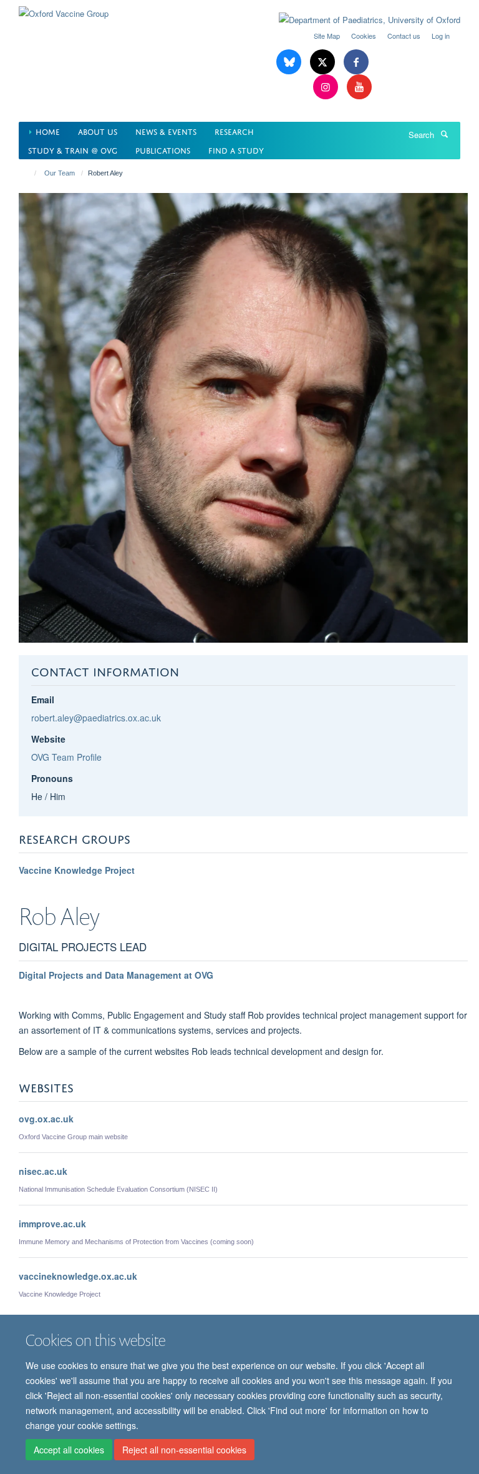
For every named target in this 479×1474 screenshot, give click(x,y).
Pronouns (52, 778)
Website (48, 739)
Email (42, 699)
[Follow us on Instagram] (327, 87)
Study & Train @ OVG (72, 150)
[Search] (444, 134)
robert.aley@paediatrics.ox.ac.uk (96, 717)
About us (97, 131)
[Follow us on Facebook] (356, 62)
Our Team (59, 173)
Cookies (363, 36)
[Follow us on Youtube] (359, 87)
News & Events (165, 131)
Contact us (403, 36)
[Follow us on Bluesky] (290, 62)
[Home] (29, 173)
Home (48, 131)
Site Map (327, 36)
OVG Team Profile (66, 757)
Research (234, 131)
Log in (441, 36)
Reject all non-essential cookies (184, 1449)
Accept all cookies (69, 1449)
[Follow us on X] (323, 62)
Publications (162, 150)
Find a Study (236, 150)
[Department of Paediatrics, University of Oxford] (360, 19)
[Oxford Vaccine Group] (64, 9)
